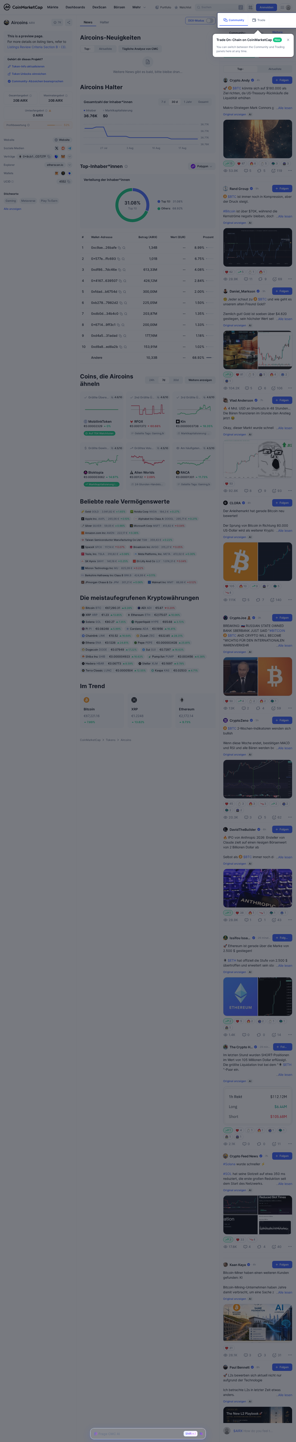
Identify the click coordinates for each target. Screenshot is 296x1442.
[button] (288, 40)
